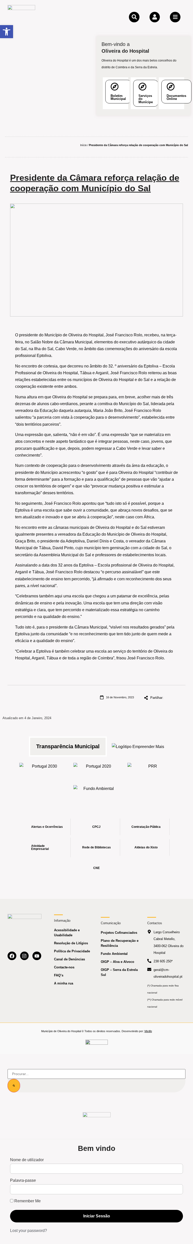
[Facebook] (12, 956)
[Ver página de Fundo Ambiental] (96, 792)
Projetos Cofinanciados (119, 933)
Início (83, 145)
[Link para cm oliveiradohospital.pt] (21, 17)
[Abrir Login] (155, 17)
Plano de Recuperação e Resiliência (119, 943)
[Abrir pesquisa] (134, 17)
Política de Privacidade (72, 951)
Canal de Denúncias (69, 959)
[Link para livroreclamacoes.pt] (96, 1044)
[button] (6, 31)
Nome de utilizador (27, 1160)
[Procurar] (14, 1085)
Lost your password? (28, 1230)
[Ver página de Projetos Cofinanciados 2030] (42, 770)
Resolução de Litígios (71, 943)
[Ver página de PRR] (150, 770)
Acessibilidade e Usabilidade (67, 932)
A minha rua (63, 983)
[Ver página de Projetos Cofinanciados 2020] (96, 770)
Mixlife (148, 1031)
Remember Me (27, 1201)
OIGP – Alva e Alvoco (117, 962)
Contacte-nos (64, 967)
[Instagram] (24, 956)
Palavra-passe (23, 1180)
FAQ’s (58, 975)
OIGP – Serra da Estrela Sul (119, 972)
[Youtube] (36, 956)
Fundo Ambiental (114, 954)
